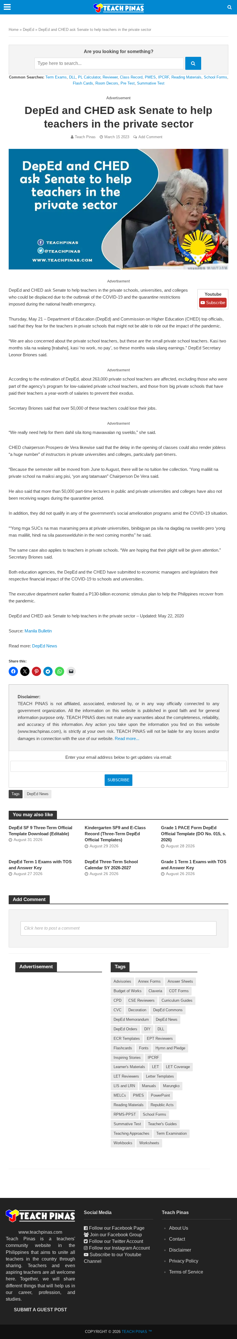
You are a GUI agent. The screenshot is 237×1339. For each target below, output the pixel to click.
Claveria (155, 991)
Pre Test (128, 83)
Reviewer (110, 77)
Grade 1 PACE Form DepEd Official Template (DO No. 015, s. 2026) (193, 833)
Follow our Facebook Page (117, 1228)
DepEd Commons (168, 1010)
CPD (117, 1000)
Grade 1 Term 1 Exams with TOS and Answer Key (193, 864)
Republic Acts (162, 1105)
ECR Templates (127, 1038)
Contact (177, 1239)
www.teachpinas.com (40, 1232)
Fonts (144, 1048)
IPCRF (163, 77)
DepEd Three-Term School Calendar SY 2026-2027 (111, 864)
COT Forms (179, 991)
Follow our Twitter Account (116, 1241)
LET (155, 1067)
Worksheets (149, 1143)
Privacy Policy (183, 1261)
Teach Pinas (85, 137)
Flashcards (123, 1048)
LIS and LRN (124, 1086)
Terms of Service (186, 1271)
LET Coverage (178, 1067)
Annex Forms (149, 981)
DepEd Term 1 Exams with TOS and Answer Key (40, 864)
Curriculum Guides (177, 1000)
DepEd (28, 29)
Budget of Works (128, 991)
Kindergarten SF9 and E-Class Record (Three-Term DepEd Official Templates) (115, 833)
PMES (150, 77)
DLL (72, 77)
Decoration (137, 1010)
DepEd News (44, 646)
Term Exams (56, 77)
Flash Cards (83, 83)
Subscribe (215, 302)
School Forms (215, 77)
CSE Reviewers (141, 1000)
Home (13, 29)
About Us (178, 1228)
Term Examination (171, 1133)
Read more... (127, 738)
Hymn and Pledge (170, 1048)
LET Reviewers (126, 1076)
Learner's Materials (129, 1067)
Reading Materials (186, 77)
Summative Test (150, 83)
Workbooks (123, 1143)
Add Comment (150, 137)
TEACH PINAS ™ (137, 1331)
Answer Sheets (180, 981)
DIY (147, 1029)
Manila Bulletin (38, 631)
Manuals (149, 1086)
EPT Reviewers (160, 1038)
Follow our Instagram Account (119, 1248)
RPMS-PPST (125, 1114)
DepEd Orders (125, 1029)
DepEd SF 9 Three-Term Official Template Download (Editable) (40, 830)
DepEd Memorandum (131, 1019)
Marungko (171, 1086)
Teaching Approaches (131, 1133)
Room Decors (106, 83)
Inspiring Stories (127, 1057)
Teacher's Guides (162, 1124)
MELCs (120, 1095)
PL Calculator (89, 77)
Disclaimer (180, 1250)
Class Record (131, 77)
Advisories (122, 981)
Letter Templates (160, 1076)
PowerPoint (160, 1095)
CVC (117, 1010)
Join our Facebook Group (116, 1234)
